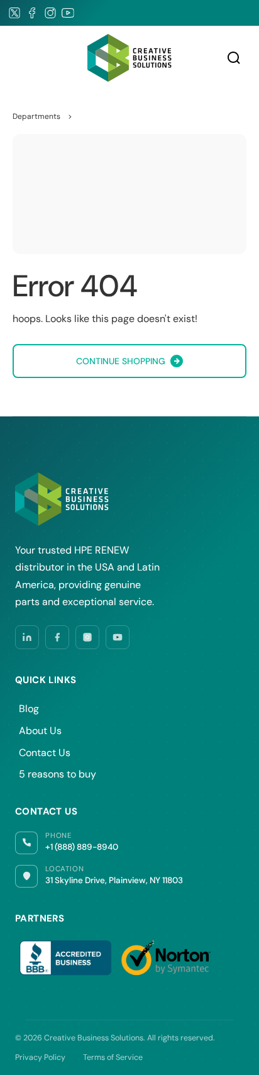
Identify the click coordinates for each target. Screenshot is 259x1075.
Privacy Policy (40, 1057)
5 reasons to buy (57, 774)
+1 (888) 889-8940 (81, 847)
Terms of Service (113, 1057)
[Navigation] (19, 58)
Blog (29, 708)
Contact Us (44, 752)
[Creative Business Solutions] (129, 57)
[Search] (233, 57)
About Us (40, 730)
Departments (36, 116)
